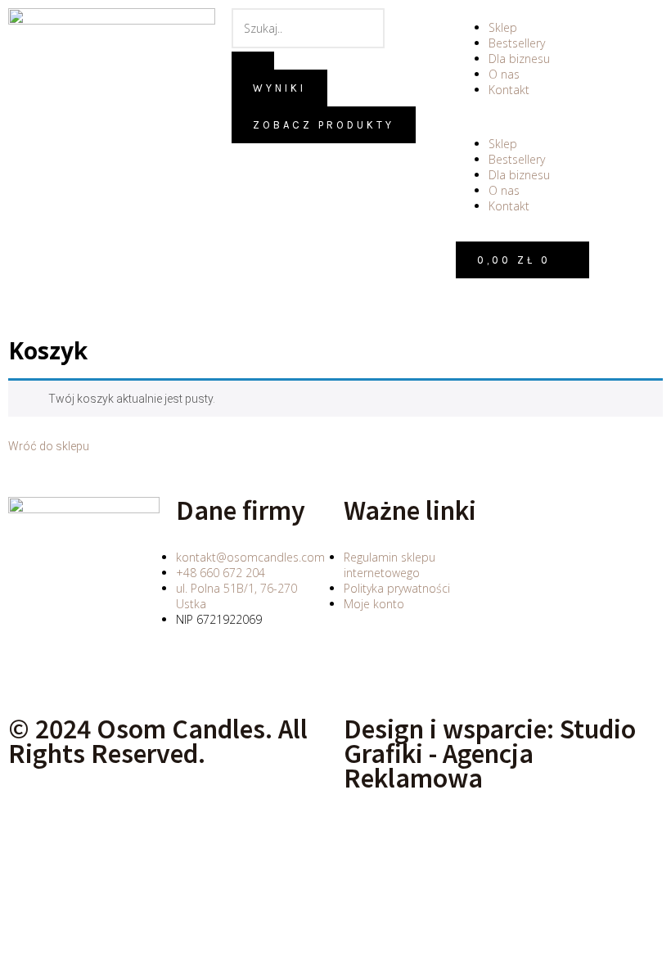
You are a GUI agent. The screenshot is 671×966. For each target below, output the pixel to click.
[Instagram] (240, 675)
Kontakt (509, 89)
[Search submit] (253, 61)
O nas (504, 74)
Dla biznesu (519, 58)
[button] (559, 116)
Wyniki (279, 88)
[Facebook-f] (196, 675)
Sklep (503, 27)
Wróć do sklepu (48, 446)
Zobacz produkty (323, 125)
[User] (476, 298)
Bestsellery (517, 43)
